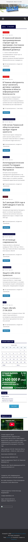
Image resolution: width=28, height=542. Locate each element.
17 (2, 359)
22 (21, 359)
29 (21, 362)
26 (10, 362)
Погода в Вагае (5, 396)
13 (13, 356)
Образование (6, 32)
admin (11, 35)
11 (6, 356)
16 (24, 356)
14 (17, 356)
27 (13, 362)
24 (2, 362)
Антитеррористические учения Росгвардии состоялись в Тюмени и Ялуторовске (13, 166)
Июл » (18, 365)
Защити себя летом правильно (11, 274)
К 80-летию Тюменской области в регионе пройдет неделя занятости (13, 128)
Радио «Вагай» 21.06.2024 (9, 309)
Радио (4, 302)
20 (13, 359)
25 (6, 362)
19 (10, 359)
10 (2, 356)
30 (24, 362)
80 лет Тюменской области (9, 119)
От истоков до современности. (10, 241)
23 (24, 359)
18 (6, 359)
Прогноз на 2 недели (7, 400)
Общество (5, 196)
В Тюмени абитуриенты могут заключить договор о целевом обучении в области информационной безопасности (13, 88)
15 (21, 356)
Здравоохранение (7, 267)
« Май (3, 365)
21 (17, 359)
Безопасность (6, 157)
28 (17, 362)
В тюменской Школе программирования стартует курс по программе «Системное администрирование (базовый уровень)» (13, 44)
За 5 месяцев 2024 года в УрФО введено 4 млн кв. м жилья (14, 204)
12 (10, 356)
